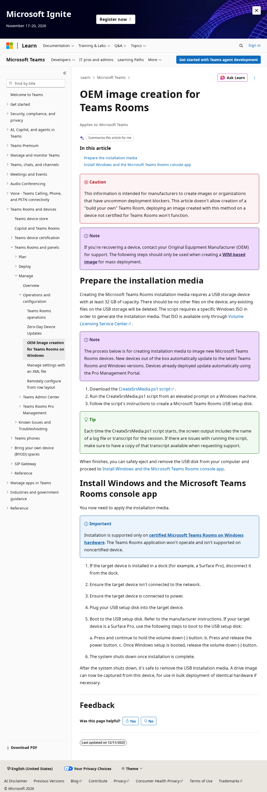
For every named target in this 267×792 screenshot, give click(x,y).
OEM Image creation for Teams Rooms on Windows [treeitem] (45, 349)
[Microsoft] (9, 45)
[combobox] (35, 83)
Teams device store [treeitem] (31, 218)
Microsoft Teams (111, 77)
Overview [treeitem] (31, 285)
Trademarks (229, 780)
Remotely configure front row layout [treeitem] (44, 384)
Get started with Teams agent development (218, 59)
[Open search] (241, 45)
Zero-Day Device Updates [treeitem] (41, 330)
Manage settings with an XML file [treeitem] (46, 368)
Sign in (254, 45)
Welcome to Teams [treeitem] (26, 94)
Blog (74, 780)
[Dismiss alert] (256, 10)
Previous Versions (49, 780)
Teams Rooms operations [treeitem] (39, 314)
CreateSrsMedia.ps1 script (145, 389)
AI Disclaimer (15, 780)
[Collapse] (64, 73)
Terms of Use (201, 780)
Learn (85, 77)
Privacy (120, 780)
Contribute (98, 780)
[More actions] (254, 78)
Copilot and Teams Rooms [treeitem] (37, 228)
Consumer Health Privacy (158, 780)
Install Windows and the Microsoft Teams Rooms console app (137, 164)
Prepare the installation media (110, 157)
